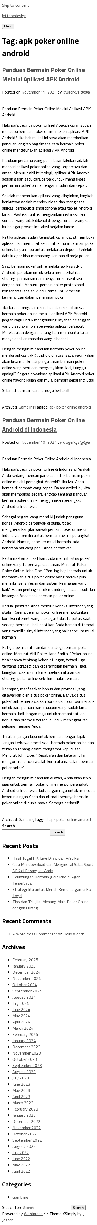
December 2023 (26, 1047)
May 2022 (21, 1165)
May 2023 (21, 1090)
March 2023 (22, 1103)
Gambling (26, 407)
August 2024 (24, 997)
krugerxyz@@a (76, 92)
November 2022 (26, 1127)
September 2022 (27, 1140)
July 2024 (20, 1003)
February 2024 (25, 1034)
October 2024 (24, 985)
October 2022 (24, 1134)
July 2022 (20, 1152)
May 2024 (21, 1016)
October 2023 (24, 1059)
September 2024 (27, 991)
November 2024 (26, 978)
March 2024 (22, 1028)
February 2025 (25, 960)
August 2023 (24, 1072)
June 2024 (21, 1009)
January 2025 (24, 966)
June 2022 (21, 1159)
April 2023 (21, 1096)
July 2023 (20, 1078)
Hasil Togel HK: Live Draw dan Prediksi (45, 858)
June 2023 (21, 1084)
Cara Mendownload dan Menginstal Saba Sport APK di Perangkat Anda (52, 867)
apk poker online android (70, 407)
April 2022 (21, 1171)
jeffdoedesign (14, 15)
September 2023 (27, 1065)
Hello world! (73, 934)
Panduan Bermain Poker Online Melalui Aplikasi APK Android (43, 74)
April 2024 (21, 1022)
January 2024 (24, 1040)
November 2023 (26, 1053)
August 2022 (24, 1146)
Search (8, 825)
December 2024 (26, 972)
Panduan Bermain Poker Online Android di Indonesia (43, 424)
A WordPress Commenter (34, 934)
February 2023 (25, 1109)
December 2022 (26, 1121)
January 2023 (24, 1115)
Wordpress (33, 1213)
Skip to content (15, 5)
